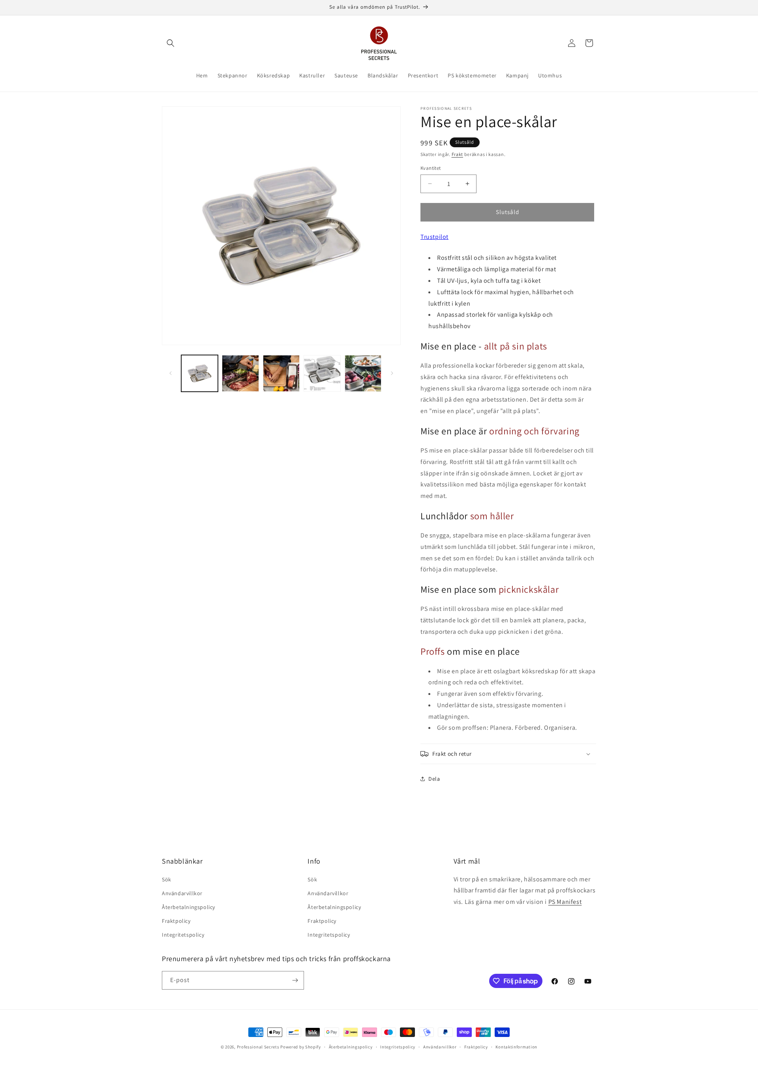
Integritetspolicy (183, 934)
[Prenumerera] (295, 980)
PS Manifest (565, 902)
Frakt (457, 154)
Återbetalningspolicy (188, 907)
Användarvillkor (182, 893)
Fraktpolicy (176, 920)
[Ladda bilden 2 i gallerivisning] (240, 373)
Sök (166, 879)
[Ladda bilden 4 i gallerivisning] (322, 373)
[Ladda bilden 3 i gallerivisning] (281, 373)
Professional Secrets (258, 1047)
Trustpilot (434, 237)
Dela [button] (434, 778)
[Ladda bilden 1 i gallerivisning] (199, 373)
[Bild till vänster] (170, 373)
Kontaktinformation (516, 1047)
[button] (170, 43)
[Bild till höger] (392, 373)
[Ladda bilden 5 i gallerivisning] (363, 373)
